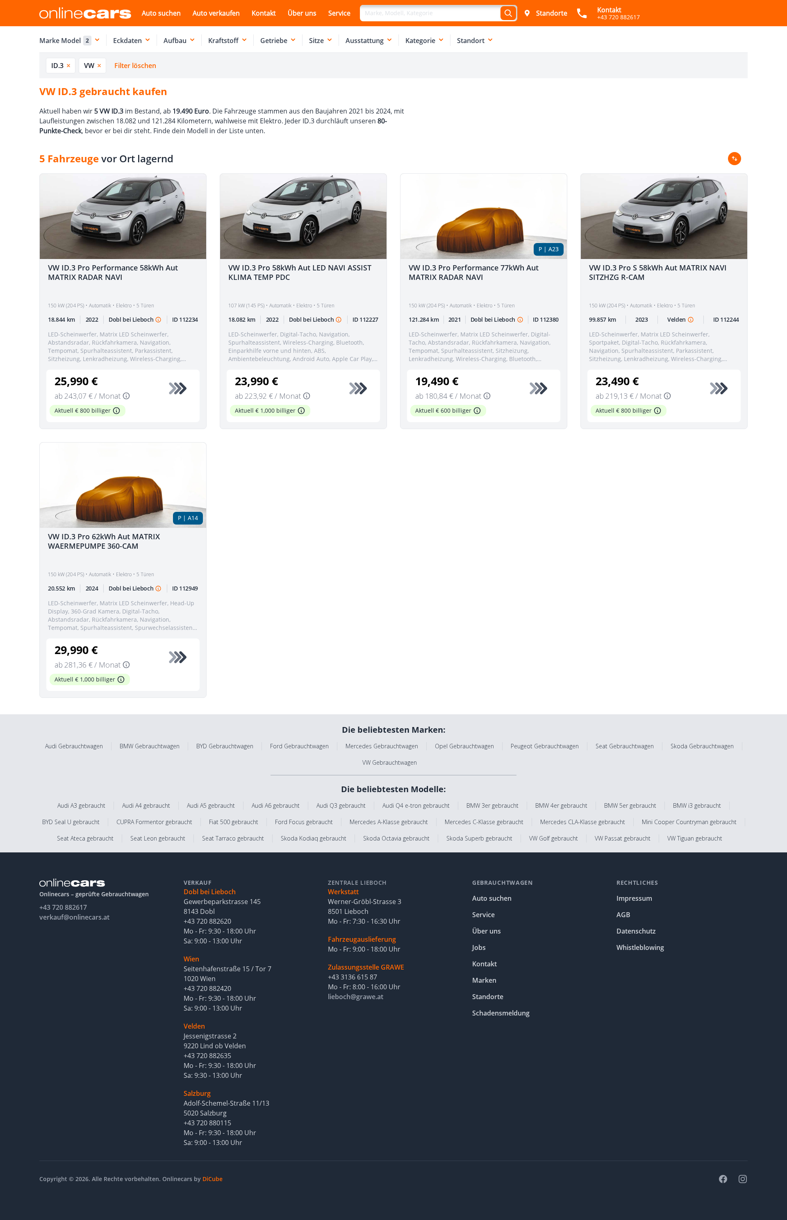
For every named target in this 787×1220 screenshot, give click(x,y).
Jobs (479, 947)
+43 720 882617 (63, 907)
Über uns (302, 13)
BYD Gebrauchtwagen (224, 746)
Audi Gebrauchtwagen (74, 746)
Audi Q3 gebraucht (341, 805)
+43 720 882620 (207, 921)
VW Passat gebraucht (623, 838)
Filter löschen (135, 65)
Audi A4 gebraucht (146, 805)
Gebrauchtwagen (502, 882)
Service (339, 13)
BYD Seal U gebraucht (71, 822)
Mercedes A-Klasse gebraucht (389, 822)
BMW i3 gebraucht (697, 805)
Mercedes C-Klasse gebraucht (484, 822)
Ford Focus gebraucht (304, 822)
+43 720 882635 (207, 1055)
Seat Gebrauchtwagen (625, 746)
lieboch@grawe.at (355, 996)
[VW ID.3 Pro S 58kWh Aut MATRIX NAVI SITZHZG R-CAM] (664, 216)
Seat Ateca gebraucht (85, 838)
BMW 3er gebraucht (492, 805)
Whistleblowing (640, 947)
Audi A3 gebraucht (81, 805)
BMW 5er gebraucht (630, 805)
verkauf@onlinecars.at (74, 917)
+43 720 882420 (207, 988)
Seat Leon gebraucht (157, 838)
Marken (484, 980)
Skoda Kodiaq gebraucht (313, 838)
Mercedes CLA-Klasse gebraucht (582, 822)
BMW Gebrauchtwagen (150, 746)
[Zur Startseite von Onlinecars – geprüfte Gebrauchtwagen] (85, 12)
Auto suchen (161, 13)
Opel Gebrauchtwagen (464, 746)
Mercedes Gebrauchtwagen (382, 746)
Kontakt (264, 13)
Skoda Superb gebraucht (479, 838)
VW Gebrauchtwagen (389, 762)
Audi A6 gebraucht (276, 805)
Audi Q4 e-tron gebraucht (416, 805)
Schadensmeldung (501, 1013)
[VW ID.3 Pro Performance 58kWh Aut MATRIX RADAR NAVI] (123, 216)
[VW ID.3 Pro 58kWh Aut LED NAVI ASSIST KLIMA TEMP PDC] (303, 216)
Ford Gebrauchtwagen (299, 746)
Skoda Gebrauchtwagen (702, 746)
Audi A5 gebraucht (211, 805)
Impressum (634, 898)
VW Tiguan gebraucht (694, 838)
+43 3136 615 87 (352, 976)
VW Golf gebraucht (553, 838)
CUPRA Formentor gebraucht (154, 822)
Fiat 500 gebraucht (233, 822)
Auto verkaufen (216, 13)
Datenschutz (636, 931)
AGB (623, 914)
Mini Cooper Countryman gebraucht (689, 822)
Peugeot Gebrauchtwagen (545, 746)
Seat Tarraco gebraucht (233, 838)
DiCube (212, 1179)
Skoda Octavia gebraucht (396, 838)
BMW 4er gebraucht (561, 805)
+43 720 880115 (207, 1122)
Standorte (551, 13)
